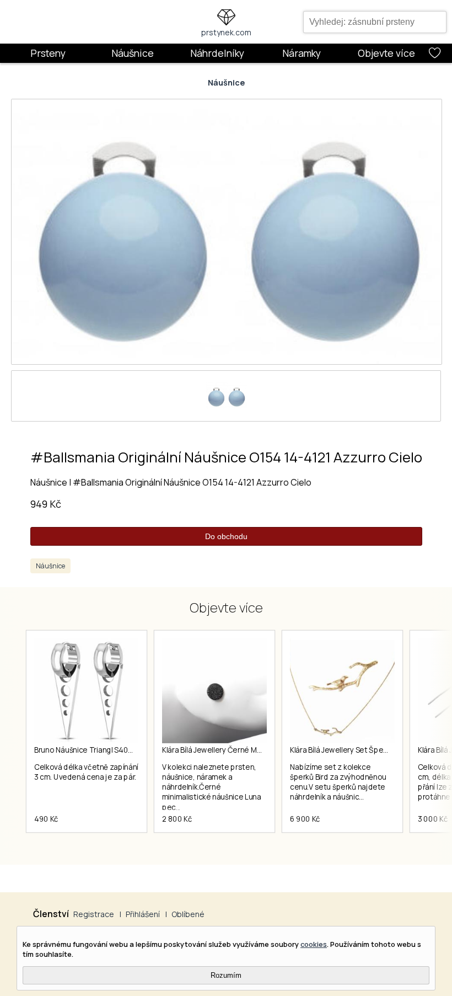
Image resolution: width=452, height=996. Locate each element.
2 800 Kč (177, 819)
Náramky (301, 53)
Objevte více (386, 53)
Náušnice (132, 53)
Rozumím (226, 975)
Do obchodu (226, 536)
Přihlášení (143, 914)
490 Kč (46, 819)
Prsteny (48, 53)
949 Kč (45, 503)
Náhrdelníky (217, 53)
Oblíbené (188, 914)
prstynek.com (226, 32)
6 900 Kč (305, 819)
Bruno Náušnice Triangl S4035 (85, 750)
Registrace (93, 914)
